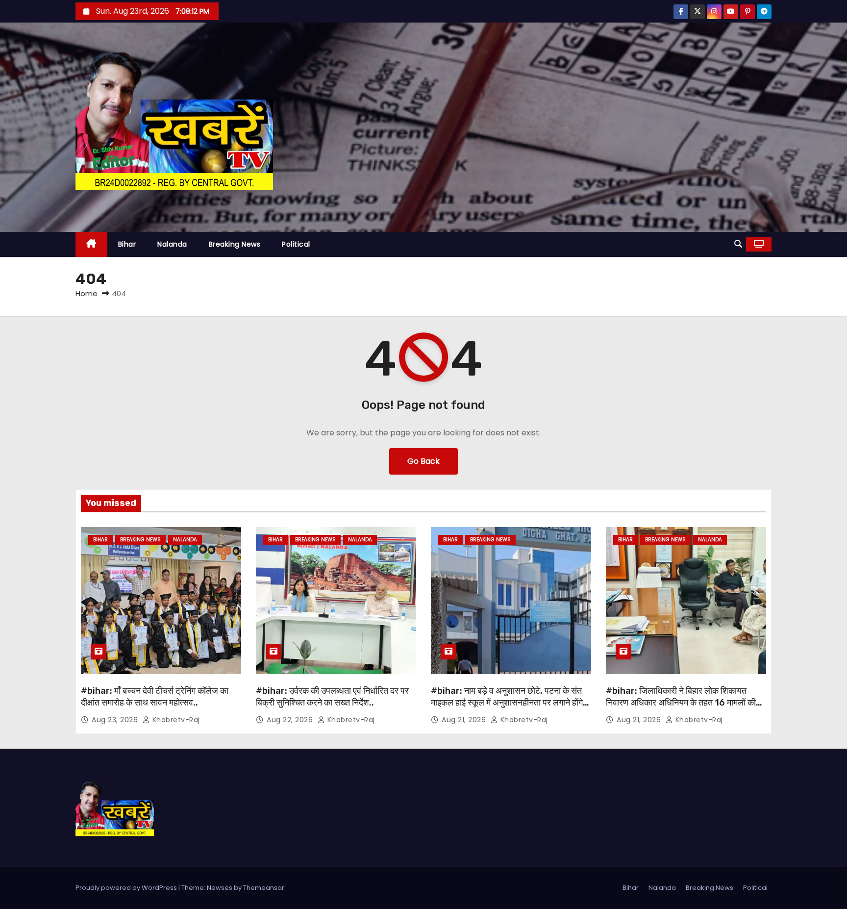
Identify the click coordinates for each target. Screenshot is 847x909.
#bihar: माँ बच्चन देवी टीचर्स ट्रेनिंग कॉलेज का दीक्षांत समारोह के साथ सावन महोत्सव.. (154, 696)
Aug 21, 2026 (465, 720)
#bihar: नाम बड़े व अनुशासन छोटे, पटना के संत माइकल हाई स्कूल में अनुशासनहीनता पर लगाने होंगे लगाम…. (507, 702)
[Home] (91, 244)
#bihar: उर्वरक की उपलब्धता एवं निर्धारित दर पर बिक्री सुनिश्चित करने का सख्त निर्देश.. (332, 696)
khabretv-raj (175, 720)
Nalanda (172, 244)
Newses (219, 887)
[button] (738, 244)
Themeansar (263, 887)
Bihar (127, 244)
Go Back (423, 461)
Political (296, 244)
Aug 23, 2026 (116, 720)
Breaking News (235, 244)
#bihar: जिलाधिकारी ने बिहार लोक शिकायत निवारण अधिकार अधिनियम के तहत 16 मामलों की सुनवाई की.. (681, 702)
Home (86, 293)
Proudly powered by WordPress (126, 887)
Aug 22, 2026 (291, 720)
